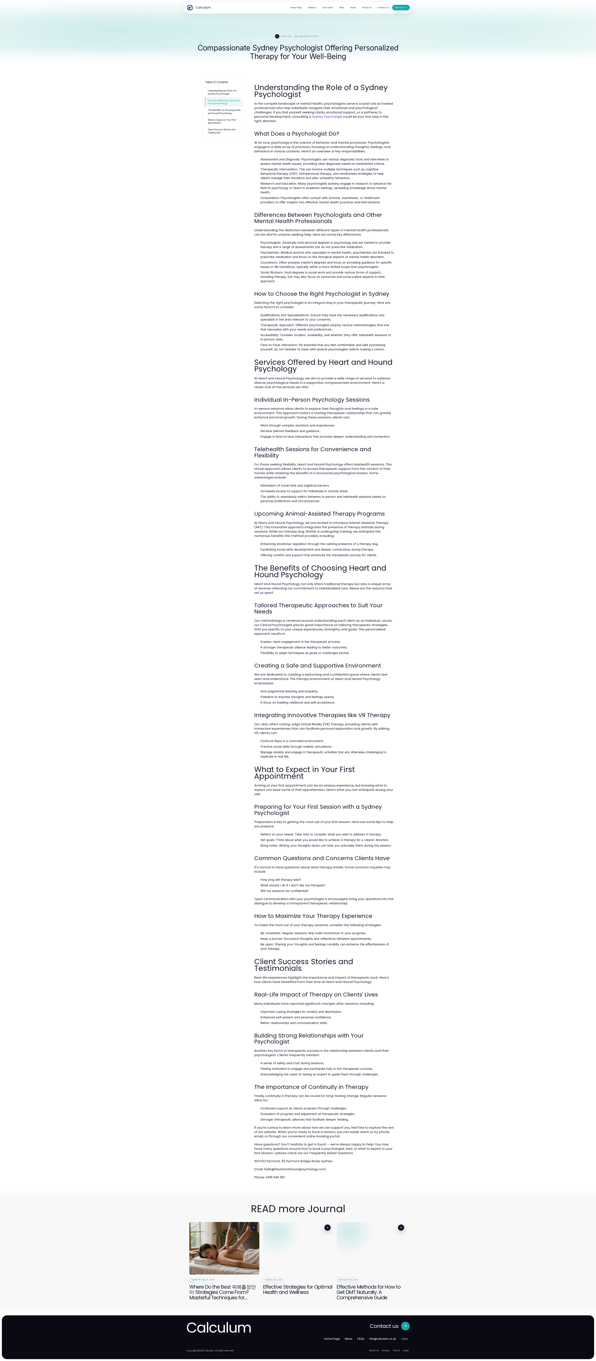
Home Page (332, 1339)
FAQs (360, 1339)
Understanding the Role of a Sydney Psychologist (222, 92)
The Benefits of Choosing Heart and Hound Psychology (224, 111)
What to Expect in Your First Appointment (222, 121)
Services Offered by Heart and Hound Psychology (223, 102)
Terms (396, 1350)
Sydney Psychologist (327, 117)
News (348, 1339)
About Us (374, 1350)
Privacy (386, 1350)
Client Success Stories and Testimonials (221, 131)
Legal (406, 1350)
